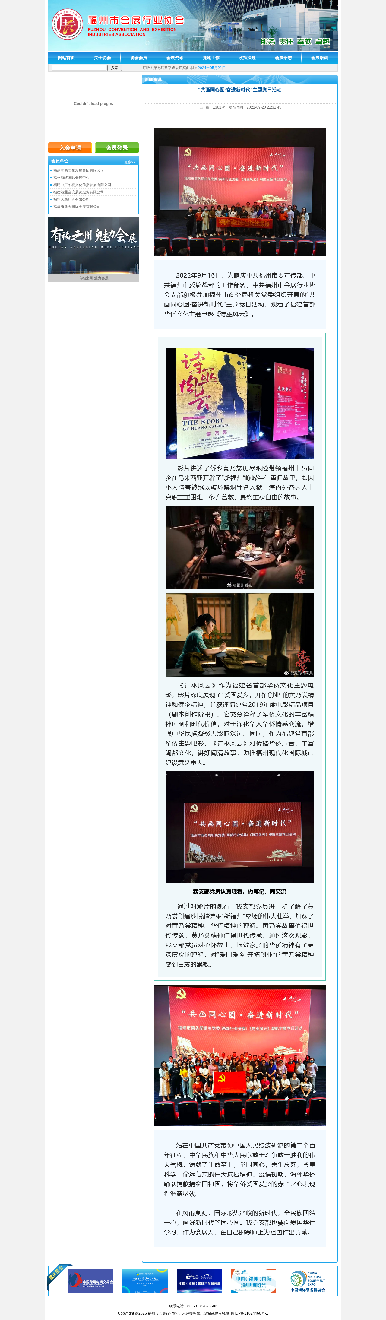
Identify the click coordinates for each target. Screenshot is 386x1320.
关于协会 (102, 57)
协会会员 (138, 57)
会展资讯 (174, 57)
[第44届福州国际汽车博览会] (199, 1281)
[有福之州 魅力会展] (93, 273)
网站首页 (66, 57)
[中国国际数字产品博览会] (145, 1281)
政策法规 (247, 57)
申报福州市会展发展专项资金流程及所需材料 (179, 68)
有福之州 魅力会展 (94, 278)
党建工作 (211, 57)
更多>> (130, 162)
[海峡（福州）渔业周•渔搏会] (253, 1281)
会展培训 (319, 57)
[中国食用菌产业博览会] (308, 1281)
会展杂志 (283, 57)
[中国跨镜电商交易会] (90, 1281)
